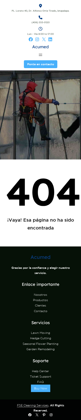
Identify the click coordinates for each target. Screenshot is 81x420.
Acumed (40, 46)
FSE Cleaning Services (32, 405)
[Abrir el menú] (40, 55)
